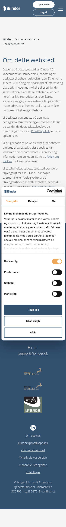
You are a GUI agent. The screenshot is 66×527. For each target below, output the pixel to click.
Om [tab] (54, 201)
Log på (43, 12)
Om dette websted (33, 450)
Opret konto (43, 4)
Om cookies (33, 436)
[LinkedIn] (33, 428)
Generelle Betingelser (33, 465)
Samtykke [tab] (12, 201)
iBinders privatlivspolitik (33, 443)
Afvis (33, 332)
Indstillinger (33, 472)
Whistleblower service (33, 458)
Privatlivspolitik (40, 131)
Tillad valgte (33, 320)
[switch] (57, 272)
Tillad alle (33, 309)
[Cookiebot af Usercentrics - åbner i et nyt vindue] (47, 191)
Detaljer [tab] (33, 201)
